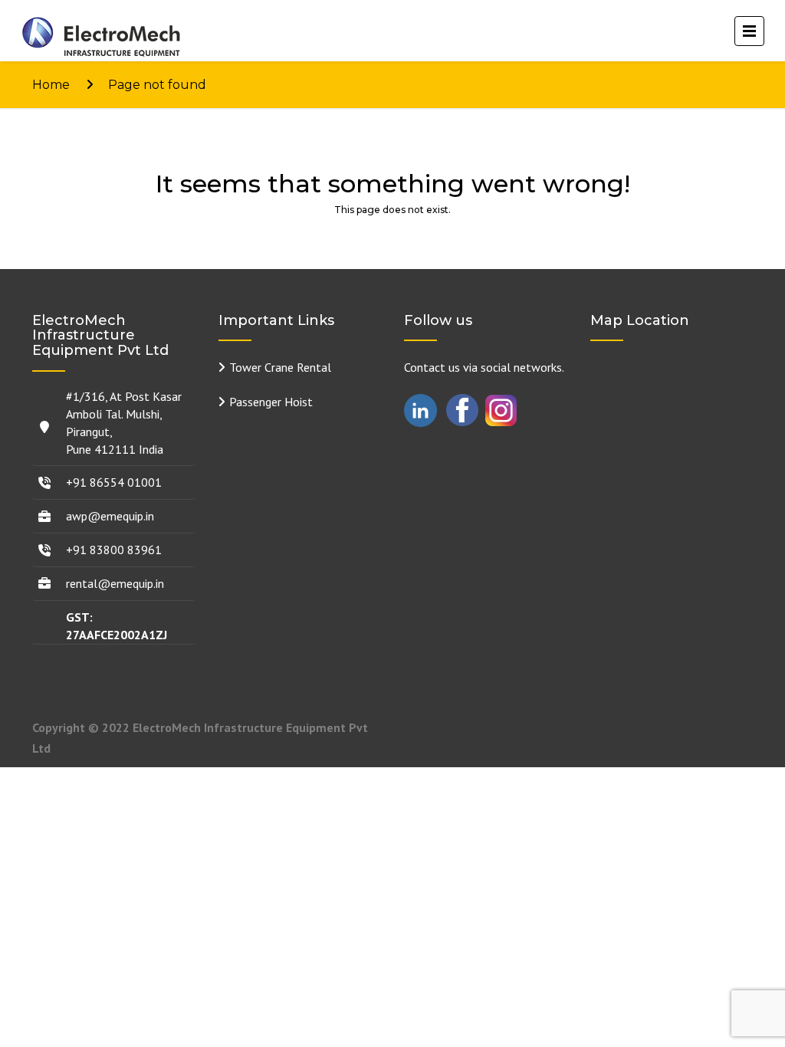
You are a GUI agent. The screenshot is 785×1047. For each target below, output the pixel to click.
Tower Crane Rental (280, 367)
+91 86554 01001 (114, 482)
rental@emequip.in (115, 583)
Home (51, 84)
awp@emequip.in (110, 516)
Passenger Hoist (271, 401)
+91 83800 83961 (114, 549)
